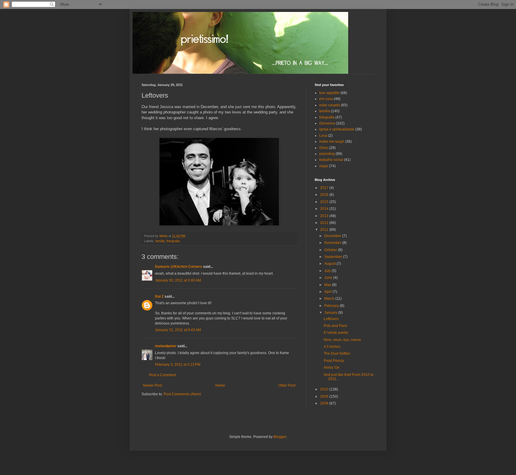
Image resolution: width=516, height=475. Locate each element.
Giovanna (327, 123)
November (333, 243)
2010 (324, 389)
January (331, 312)
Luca (323, 135)
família (160, 241)
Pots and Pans (335, 326)
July (328, 271)
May (328, 285)
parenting (327, 154)
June (328, 278)
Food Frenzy (334, 361)
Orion (323, 148)
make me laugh (331, 141)
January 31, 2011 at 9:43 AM (178, 330)
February (332, 306)
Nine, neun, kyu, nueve (342, 340)
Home (220, 385)
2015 (324, 202)
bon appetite (329, 93)
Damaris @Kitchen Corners (178, 267)
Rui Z (159, 296)
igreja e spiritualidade (336, 129)
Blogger (280, 437)
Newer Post (152, 385)
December (333, 236)
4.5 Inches (332, 347)
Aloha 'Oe (332, 367)
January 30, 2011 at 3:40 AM (178, 280)
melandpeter (165, 346)
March (329, 298)
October (331, 250)
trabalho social (331, 160)
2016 (324, 195)
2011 (324, 229)
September (333, 257)
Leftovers (331, 319)
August (330, 264)
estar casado (329, 105)
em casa (326, 99)
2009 (324, 396)
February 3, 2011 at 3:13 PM (177, 364)
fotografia (173, 241)
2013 (324, 216)
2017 (324, 188)
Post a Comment (162, 375)
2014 (324, 209)
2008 (324, 403)
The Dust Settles (337, 353)
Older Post (286, 385)
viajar (323, 166)
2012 (324, 223)
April (328, 292)
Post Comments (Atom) (182, 394)
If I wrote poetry (336, 332)
